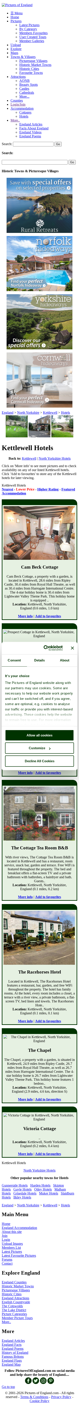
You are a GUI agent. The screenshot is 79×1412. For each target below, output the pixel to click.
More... (24, 96)
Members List (11, 1247)
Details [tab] (39, 660)
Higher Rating (48, 489)
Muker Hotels (48, 1193)
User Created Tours (32, 37)
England (7, 412)
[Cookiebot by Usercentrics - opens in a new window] (46, 648)
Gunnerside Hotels (15, 1185)
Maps (14, 53)
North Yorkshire (28, 412)
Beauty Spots (28, 84)
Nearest (7, 489)
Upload (16, 45)
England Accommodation (19, 1228)
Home (15, 17)
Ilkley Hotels (22, 1197)
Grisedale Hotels (24, 1193)
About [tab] (65, 660)
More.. (15, 120)
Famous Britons (13, 1356)
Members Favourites (33, 33)
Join (4, 1236)
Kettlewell (50, 412)
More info (25, 616)
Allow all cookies (39, 735)
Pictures (16, 21)
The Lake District (14, 1310)
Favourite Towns (31, 73)
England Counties (14, 1282)
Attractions (18, 77)
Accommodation (22, 108)
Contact (7, 1263)
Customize (37, 748)
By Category (28, 29)
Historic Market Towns (35, 65)
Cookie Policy (39, 1401)
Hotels (23, 116)
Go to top (8, 1387)
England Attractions (15, 1298)
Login (6, 1240)
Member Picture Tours (17, 1318)
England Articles (30, 124)
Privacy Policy (61, 1397)
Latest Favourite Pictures (19, 1255)
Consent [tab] (14, 660)
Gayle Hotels (22, 1189)
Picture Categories (14, 1314)
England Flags (12, 1360)
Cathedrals (26, 92)
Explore (16, 49)
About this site (12, 1232)
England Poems (30, 136)
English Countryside (16, 1302)
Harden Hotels (40, 1185)
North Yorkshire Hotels (55, 458)
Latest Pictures (29, 25)
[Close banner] (72, 648)
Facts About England (33, 128)
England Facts (12, 1344)
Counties (17, 100)
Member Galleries (31, 41)
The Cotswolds (12, 1306)
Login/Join (18, 104)
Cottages (25, 112)
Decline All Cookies (39, 761)
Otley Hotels (43, 1189)
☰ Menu (17, 13)
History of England (15, 1352)
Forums (7, 1259)
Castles (24, 88)
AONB (24, 80)
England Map (11, 1364)
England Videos (30, 132)
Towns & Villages (23, 57)
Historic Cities (29, 69)
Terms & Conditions (34, 1397)
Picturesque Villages (33, 61)
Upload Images (12, 1243)
